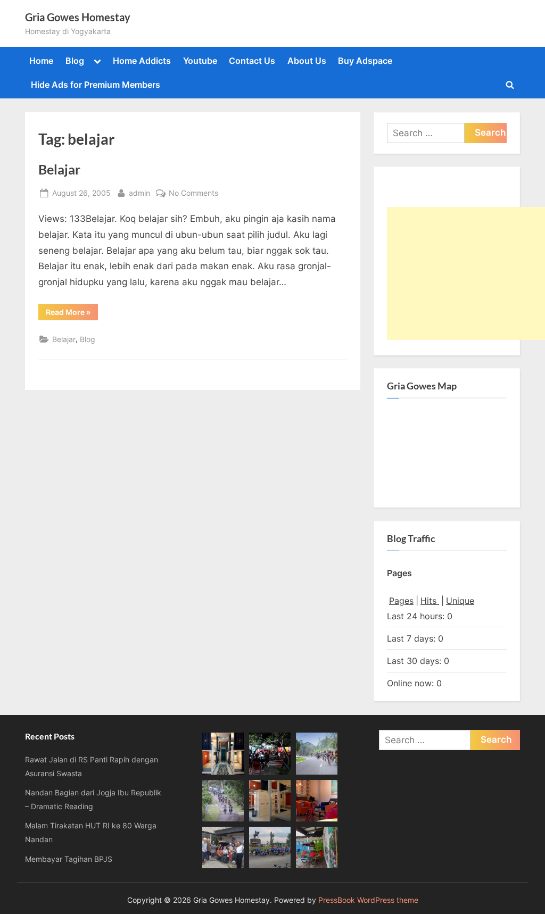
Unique (460, 600)
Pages (401, 600)
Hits (429, 600)
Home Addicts (142, 60)
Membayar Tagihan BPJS (68, 858)
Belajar (59, 169)
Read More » (72, 312)
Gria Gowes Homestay (77, 17)
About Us (306, 60)
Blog (74, 60)
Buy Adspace (365, 60)
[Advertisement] (466, 273)
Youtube (200, 60)
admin (139, 192)
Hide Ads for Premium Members (95, 84)
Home (41, 60)
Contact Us (252, 60)
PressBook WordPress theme (368, 900)
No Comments (193, 194)
